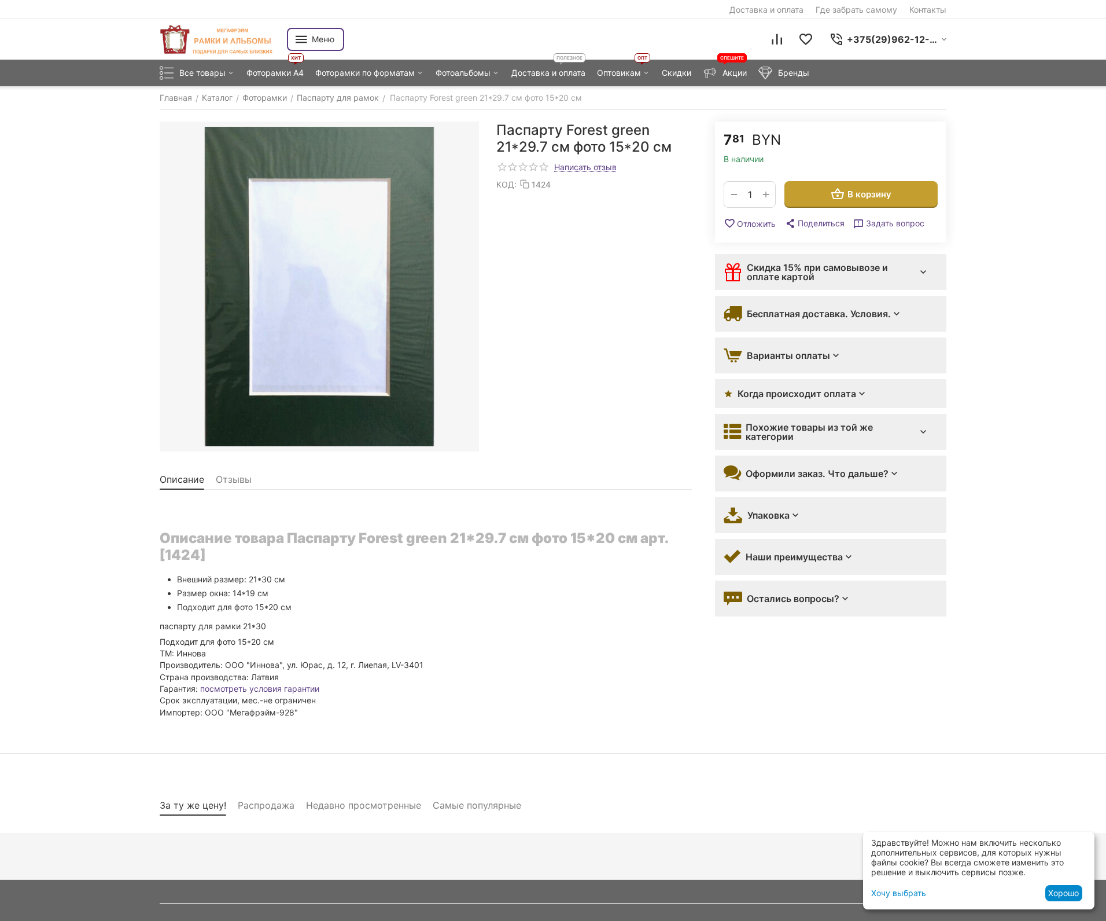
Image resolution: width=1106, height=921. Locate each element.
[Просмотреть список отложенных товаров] (805, 39)
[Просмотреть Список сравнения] (776, 39)
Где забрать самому (856, 9)
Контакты (927, 9)
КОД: (506, 184)
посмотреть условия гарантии (259, 688)
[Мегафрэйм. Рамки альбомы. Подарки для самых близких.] (217, 39)
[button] (814, 223)
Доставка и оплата (766, 9)
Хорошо (1063, 893)
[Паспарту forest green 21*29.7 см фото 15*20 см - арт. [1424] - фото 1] (319, 287)
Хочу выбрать (898, 893)
